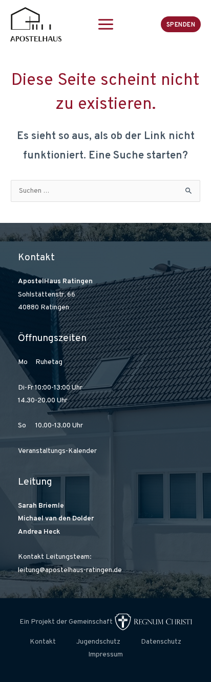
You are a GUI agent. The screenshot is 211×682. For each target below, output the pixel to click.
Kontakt (43, 642)
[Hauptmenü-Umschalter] (105, 24)
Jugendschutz (98, 642)
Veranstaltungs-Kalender (57, 451)
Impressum (105, 654)
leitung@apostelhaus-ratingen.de (70, 570)
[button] (181, 24)
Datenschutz (161, 642)
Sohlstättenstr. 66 (46, 294)
